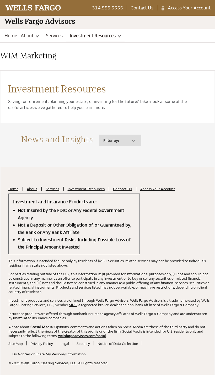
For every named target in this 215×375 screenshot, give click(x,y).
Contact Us (142, 8)
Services (54, 35)
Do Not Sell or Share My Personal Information (49, 354)
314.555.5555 (107, 8)
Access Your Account (189, 8)
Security (83, 343)
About (28, 35)
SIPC (73, 304)
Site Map (15, 343)
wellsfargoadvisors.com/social (82, 335)
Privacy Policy (41, 343)
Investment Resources (93, 35)
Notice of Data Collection (118, 343)
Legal (65, 343)
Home (10, 35)
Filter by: (111, 140)
